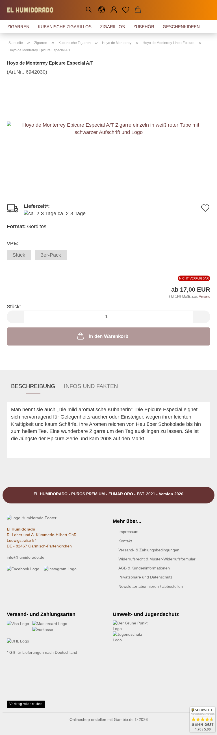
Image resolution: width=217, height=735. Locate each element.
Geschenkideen (181, 26)
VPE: (13, 243)
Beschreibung (33, 386)
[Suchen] (89, 10)
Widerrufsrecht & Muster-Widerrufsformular (157, 559)
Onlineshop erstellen (88, 719)
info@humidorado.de (25, 557)
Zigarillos (112, 26)
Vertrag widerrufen (26, 704)
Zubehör (143, 26)
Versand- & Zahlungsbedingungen (148, 550)
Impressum (128, 531)
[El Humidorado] (32, 10)
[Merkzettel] (126, 10)
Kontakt (125, 541)
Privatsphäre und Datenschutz (145, 577)
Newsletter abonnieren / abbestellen (150, 586)
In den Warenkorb (108, 336)
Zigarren (18, 26)
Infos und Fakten (91, 386)
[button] (102, 10)
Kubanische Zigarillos (65, 26)
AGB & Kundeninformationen (144, 568)
